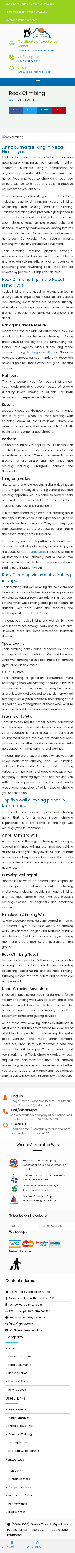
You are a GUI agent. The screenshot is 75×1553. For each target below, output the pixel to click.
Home (13, 100)
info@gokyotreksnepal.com (35, 72)
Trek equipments (19, 1442)
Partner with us (17, 1504)
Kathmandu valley (33, 552)
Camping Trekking (20, 1434)
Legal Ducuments (19, 1365)
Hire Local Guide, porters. (24, 1451)
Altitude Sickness (19, 1479)
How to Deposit (17, 1389)
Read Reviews (17, 1409)
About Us (14, 1348)
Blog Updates (16, 1512)
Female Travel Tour (20, 1426)
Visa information (19, 1418)
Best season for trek (21, 1495)
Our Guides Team (19, 1356)
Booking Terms (17, 1373)
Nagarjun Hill (42, 352)
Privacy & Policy (18, 1381)
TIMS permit (15, 1470)
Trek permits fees (19, 1487)
